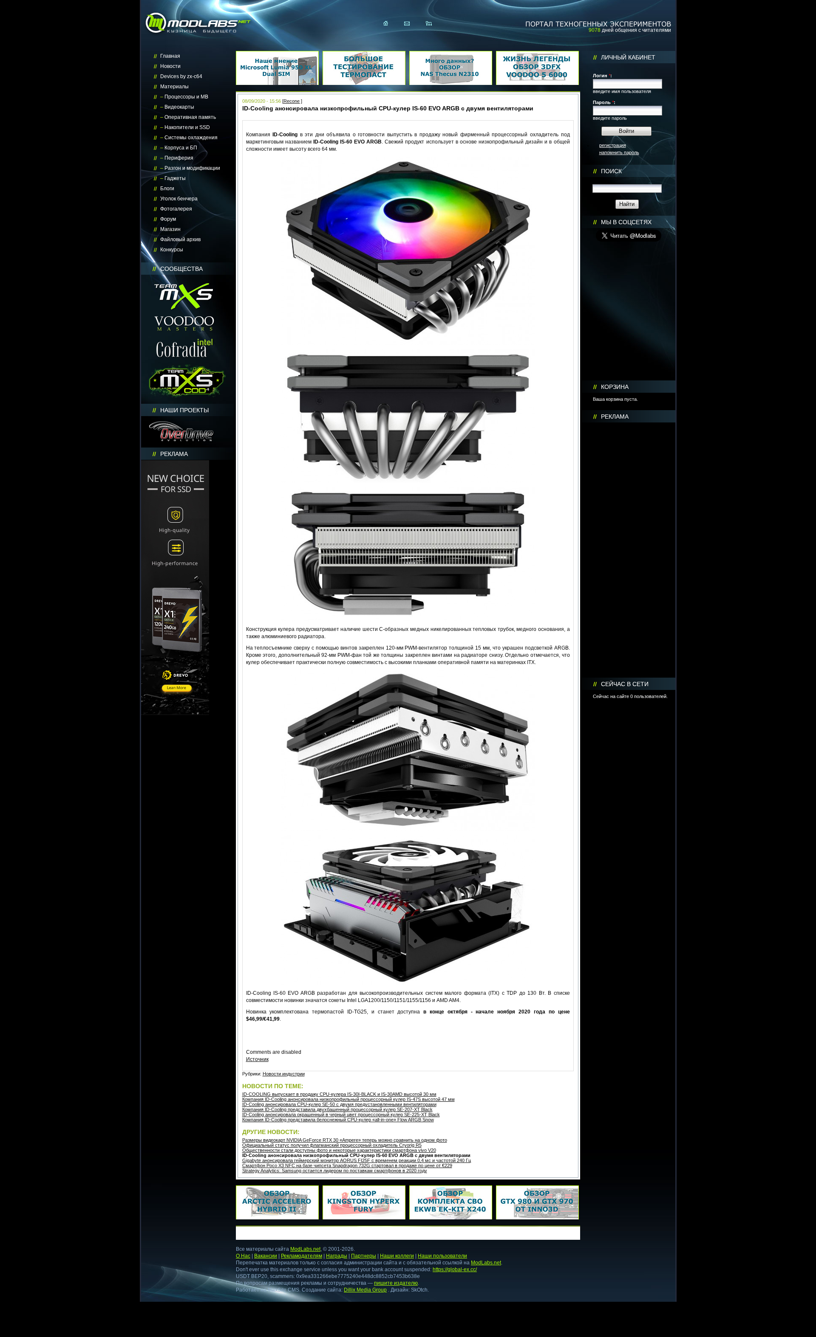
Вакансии (265, 1256)
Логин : (602, 75)
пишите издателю (396, 1283)
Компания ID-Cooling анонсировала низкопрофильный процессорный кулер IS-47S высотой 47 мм (348, 1099)
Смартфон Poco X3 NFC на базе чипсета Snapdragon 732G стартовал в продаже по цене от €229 (347, 1165)
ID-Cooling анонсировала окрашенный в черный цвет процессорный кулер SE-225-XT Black (341, 1114)
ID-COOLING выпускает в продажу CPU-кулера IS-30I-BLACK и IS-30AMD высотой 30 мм (339, 1094)
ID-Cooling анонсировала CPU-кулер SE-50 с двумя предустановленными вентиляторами (339, 1104)
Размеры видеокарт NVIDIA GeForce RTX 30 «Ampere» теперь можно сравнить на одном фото (344, 1140)
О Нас (243, 1256)
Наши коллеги (397, 1256)
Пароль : (604, 102)
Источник (257, 1059)
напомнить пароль (619, 152)
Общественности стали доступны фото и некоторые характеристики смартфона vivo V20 (339, 1150)
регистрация (612, 145)
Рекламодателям (301, 1256)
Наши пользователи (442, 1256)
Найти (627, 204)
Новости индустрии (284, 1073)
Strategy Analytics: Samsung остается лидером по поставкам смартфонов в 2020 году (334, 1170)
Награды (336, 1256)
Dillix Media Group (365, 1290)
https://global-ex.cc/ (455, 1269)
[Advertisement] (628, 550)
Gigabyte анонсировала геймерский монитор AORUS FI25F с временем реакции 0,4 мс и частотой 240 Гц (356, 1160)
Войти (626, 131)
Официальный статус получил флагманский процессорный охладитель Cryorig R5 (332, 1145)
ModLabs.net (305, 1249)
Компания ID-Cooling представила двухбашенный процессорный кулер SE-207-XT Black (337, 1109)
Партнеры (363, 1256)
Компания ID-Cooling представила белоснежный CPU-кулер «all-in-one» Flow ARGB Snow (338, 1119)
